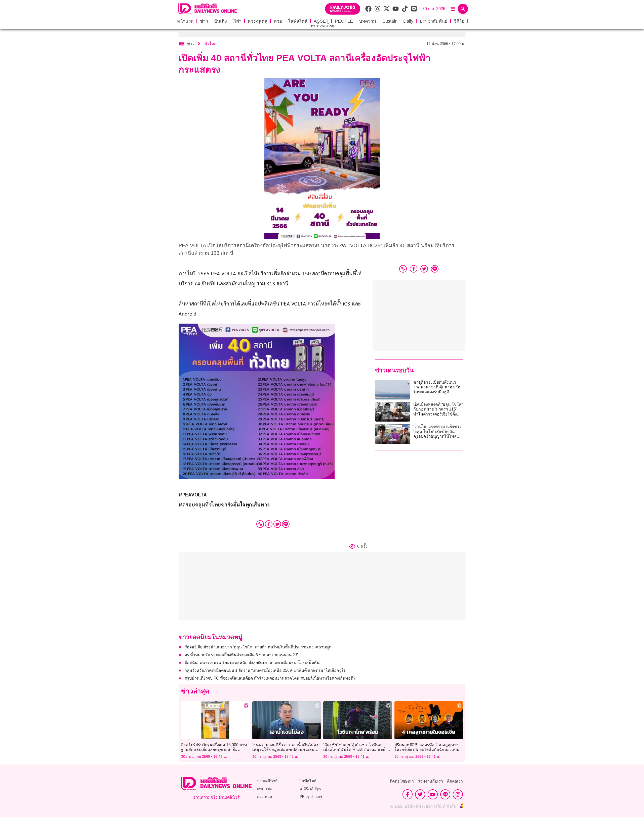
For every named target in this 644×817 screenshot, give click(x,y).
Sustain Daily (397, 21)
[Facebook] (268, 524)
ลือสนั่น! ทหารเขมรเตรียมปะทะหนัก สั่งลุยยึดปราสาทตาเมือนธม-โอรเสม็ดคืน (251, 662)
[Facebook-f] (408, 794)
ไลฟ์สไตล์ (297, 21)
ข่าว (204, 21)
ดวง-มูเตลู (257, 21)
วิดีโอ (459, 21)
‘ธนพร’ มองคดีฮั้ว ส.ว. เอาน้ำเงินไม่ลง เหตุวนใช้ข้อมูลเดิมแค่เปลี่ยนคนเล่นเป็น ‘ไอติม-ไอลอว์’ (285, 749)
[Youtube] (433, 794)
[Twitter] (277, 524)
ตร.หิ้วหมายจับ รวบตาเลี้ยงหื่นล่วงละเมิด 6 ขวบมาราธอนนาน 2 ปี (241, 655)
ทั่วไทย (210, 43)
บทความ (367, 21)
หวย (278, 21)
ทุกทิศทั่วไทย (323, 25)
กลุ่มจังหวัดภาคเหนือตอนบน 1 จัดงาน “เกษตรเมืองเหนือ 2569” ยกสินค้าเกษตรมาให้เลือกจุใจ (265, 670)
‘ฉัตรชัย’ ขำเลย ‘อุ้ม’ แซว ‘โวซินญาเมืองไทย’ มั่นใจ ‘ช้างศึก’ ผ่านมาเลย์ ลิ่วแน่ (357, 749)
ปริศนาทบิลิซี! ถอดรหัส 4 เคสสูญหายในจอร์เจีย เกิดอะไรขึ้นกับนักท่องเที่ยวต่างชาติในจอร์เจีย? (427, 749)
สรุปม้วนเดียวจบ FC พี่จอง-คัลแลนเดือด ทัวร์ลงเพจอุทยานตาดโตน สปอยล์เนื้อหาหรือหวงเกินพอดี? (269, 678)
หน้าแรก (185, 21)
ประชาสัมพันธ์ (434, 21)
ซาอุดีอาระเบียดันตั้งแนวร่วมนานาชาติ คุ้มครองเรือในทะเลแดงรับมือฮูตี (436, 387)
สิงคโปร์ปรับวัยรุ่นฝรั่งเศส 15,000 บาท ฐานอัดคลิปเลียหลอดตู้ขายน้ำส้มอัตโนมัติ (214, 749)
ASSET (321, 21)
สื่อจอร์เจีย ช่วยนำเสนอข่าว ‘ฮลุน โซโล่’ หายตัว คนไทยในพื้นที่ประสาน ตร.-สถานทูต (257, 647)
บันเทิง (220, 21)
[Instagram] (458, 794)
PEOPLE (344, 21)
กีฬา (237, 21)
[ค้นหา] (463, 9)
